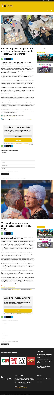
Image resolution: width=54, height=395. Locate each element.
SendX (32, 144)
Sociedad (43, 10)
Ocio (14, 10)
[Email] (9, 59)
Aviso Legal (15, 143)
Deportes (27, 10)
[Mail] (45, 0)
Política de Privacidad (23, 143)
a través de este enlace (16, 119)
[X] (48, 0)
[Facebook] (41, 0)
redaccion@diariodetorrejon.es (21, 387)
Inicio (2, 13)
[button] (51, 11)
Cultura (18, 10)
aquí (31, 119)
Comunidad (32, 10)
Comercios (9, 10)
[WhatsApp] (50, 0)
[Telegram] (47, 0)
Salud (22, 10)
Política (38, 10)
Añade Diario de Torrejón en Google (8, 116)
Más (47, 10)
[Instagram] (43, 0)
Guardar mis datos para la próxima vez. (10, 171)
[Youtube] (52, 0)
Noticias (3, 10)
